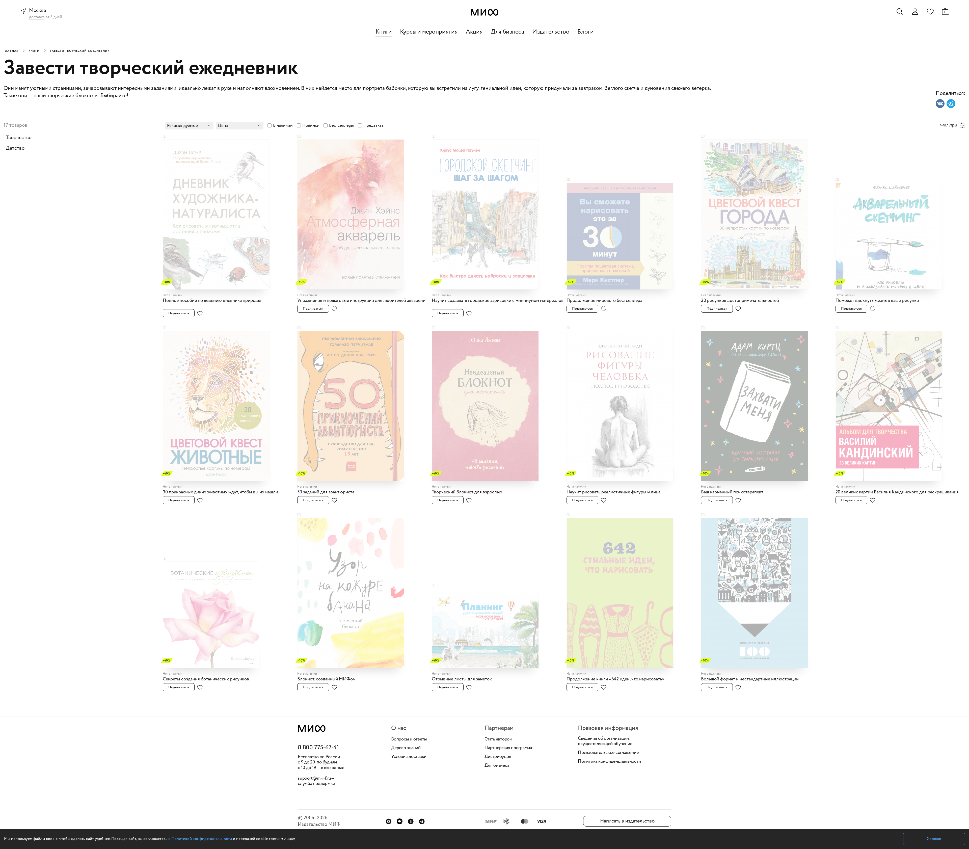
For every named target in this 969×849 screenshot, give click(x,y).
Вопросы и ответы (409, 739)
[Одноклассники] (411, 821)
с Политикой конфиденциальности (200, 839)
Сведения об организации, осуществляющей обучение (605, 741)
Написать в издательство (627, 821)
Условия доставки (408, 757)
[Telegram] (422, 821)
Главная (11, 51)
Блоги (585, 32)
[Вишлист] (930, 11)
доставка (36, 17)
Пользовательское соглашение (608, 753)
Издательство (551, 32)
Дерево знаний (406, 748)
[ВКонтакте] (399, 821)
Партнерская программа (508, 748)
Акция (474, 32)
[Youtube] (388, 821)
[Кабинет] (915, 11)
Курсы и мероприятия (429, 32)
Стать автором (498, 739)
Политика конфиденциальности (609, 761)
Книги (383, 32)
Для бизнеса (507, 32)
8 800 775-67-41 (318, 748)
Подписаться (178, 313)
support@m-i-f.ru (314, 778)
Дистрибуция (497, 757)
